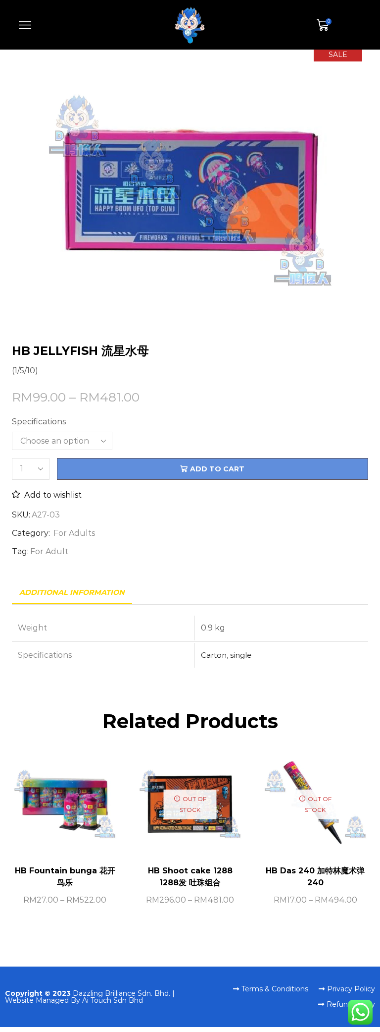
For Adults (74, 533)
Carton (214, 655)
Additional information (72, 592)
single (240, 655)
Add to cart (217, 468)
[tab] (72, 592)
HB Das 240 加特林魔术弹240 (315, 876)
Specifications (39, 421)
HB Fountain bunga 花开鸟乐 (65, 876)
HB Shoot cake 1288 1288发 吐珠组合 (190, 876)
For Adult (49, 551)
